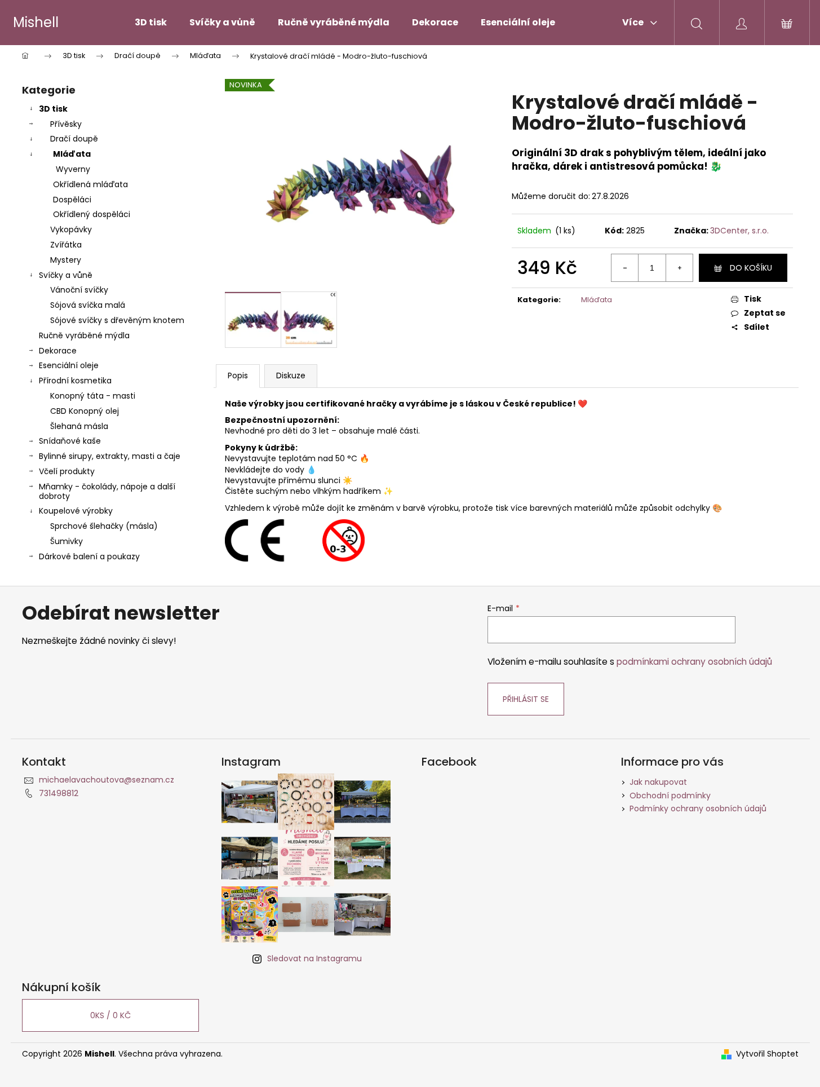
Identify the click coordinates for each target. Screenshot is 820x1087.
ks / (110, 1015)
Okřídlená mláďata (90, 184)
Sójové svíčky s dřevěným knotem (117, 320)
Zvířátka (66, 244)
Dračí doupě (74, 138)
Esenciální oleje (69, 365)
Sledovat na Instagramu (314, 958)
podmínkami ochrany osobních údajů (694, 662)
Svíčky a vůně (65, 275)
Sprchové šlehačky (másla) (104, 526)
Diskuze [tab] (290, 375)
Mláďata (72, 154)
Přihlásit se (526, 699)
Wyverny (73, 169)
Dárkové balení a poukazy (89, 556)
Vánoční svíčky (79, 289)
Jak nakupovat (658, 782)
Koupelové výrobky (76, 510)
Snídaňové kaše (70, 441)
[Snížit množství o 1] (625, 267)
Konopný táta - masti (92, 395)
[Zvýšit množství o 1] (679, 267)
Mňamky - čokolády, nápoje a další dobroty (107, 491)
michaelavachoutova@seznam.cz (106, 779)
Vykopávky (71, 229)
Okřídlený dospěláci (91, 214)
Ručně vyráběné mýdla (84, 335)
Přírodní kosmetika (75, 380)
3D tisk (53, 108)
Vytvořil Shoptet (767, 1054)
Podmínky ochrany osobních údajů (698, 808)
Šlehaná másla (79, 426)
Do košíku (751, 267)
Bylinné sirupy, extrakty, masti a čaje (109, 456)
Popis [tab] (238, 375)
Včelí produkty (67, 471)
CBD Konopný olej (84, 411)
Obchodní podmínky (670, 795)
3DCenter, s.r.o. (739, 230)
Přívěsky (66, 124)
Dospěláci (72, 199)
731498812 (58, 793)
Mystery (65, 260)
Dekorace (58, 350)
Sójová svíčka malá (87, 305)
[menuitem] (150, 22)
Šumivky (66, 541)
